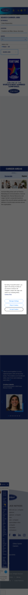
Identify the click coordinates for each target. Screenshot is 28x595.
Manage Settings (14, 301)
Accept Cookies (14, 309)
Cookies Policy (8, 294)
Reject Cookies (14, 305)
